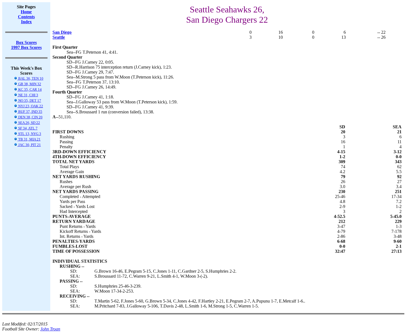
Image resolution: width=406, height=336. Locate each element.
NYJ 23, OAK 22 (30, 106)
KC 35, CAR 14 (29, 89)
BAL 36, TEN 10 (30, 78)
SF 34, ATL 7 (27, 128)
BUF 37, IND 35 (29, 112)
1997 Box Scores (26, 47)
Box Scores (26, 42)
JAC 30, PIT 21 (29, 145)
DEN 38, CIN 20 (30, 117)
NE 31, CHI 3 (27, 95)
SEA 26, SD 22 (28, 123)
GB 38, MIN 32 (29, 84)
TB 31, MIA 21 (29, 139)
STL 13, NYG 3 (29, 134)
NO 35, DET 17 (29, 100)
